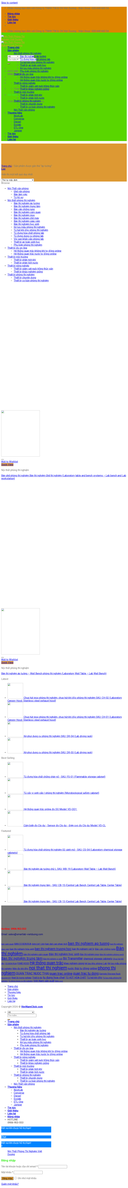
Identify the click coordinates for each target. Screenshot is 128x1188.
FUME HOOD (23, 963)
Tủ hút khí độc (94, 977)
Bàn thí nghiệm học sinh (26, 224)
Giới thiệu (12, 19)
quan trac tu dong (86, 973)
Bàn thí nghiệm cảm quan (27, 212)
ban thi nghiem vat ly (83, 949)
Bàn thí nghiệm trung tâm (27, 206)
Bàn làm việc (20, 194)
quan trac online (61, 973)
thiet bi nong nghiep (22, 977)
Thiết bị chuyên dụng (31, 103)
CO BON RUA (11, 963)
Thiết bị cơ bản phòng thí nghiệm (37, 106)
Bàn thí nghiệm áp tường (33, 56)
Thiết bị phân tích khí (31, 95)
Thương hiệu (14, 112)
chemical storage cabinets (98, 958)
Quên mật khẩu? (10, 1184)
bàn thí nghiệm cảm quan (35, 954)
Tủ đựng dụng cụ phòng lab (29, 236)
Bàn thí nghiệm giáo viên (27, 221)
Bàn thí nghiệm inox (24, 215)
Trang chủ (13, 47)
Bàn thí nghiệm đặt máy (26, 218)
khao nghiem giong (74, 963)
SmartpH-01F (6, 978)
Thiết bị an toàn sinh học (33, 65)
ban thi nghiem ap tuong (88, 943)
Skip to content (9, 2)
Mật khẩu (7, 1172)
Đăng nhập (7, 1178)
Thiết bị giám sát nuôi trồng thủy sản (39, 86)
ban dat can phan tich (56, 944)
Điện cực (59, 981)
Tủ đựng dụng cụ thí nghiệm (20, 981)
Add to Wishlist (9, 461)
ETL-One (18, 127)
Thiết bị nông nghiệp (24, 83)
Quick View (7, 464)
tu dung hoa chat (54, 977)
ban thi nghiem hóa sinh (22, 949)
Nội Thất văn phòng (24, 109)
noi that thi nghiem (48, 968)
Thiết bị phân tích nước (32, 97)
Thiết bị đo (37, 977)
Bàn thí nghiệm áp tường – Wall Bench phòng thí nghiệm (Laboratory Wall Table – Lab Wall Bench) (53, 673)
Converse (19, 118)
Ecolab (17, 124)
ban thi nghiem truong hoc (53, 949)
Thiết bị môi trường (24, 92)
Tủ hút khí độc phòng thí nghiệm (37, 62)
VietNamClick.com (32, 1006)
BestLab (18, 115)
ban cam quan (7, 944)
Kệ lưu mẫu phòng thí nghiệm (35, 68)
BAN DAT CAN (38, 944)
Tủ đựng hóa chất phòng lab (35, 59)
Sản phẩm (13, 50)
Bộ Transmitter (73, 958)
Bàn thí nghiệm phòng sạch (112, 954)
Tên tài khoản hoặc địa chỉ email (19, 1166)
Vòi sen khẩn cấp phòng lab (29, 239)
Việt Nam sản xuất (43, 980)
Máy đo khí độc (20, 968)
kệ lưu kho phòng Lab (96, 963)
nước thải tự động (78, 968)
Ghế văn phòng (22, 191)
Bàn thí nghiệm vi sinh (52, 959)
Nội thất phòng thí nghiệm (27, 53)
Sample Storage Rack (110, 974)
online (93, 968)
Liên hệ (11, 22)
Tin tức (11, 16)
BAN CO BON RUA (22, 944)
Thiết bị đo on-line (23, 74)
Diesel (17, 121)
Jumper (18, 130)
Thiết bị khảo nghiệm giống (34, 89)
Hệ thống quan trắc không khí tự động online (44, 77)
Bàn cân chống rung (24, 209)
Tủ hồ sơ (18, 197)
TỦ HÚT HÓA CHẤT (75, 977)
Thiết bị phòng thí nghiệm (27, 100)
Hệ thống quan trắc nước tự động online (41, 80)
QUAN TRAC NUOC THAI (32, 973)
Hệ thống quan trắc (46, 963)
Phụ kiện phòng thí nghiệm (34, 71)
